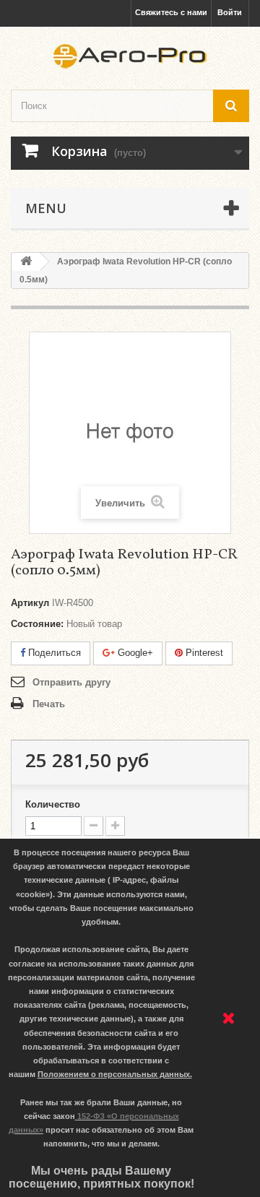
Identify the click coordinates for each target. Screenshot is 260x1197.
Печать (48, 704)
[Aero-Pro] (130, 56)
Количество (52, 804)
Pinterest (203, 652)
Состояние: (37, 623)
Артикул (30, 602)
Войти (229, 12)
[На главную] (26, 262)
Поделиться (53, 652)
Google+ (134, 652)
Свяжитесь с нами (171, 12)
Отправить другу (71, 682)
